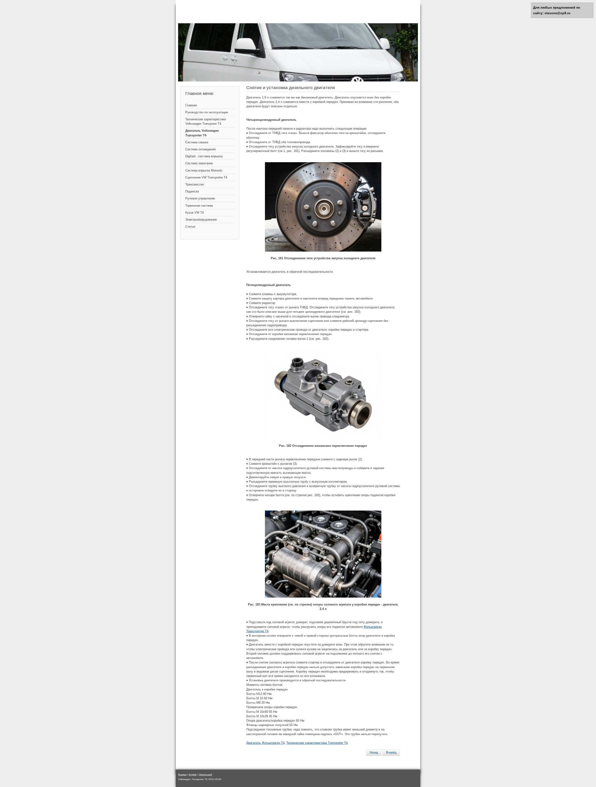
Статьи (190, 226)
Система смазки (196, 142)
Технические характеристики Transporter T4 (317, 743)
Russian (182, 774)
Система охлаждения (200, 149)
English (193, 774)
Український (205, 774)
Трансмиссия (194, 184)
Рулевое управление (200, 198)
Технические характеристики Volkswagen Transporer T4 (205, 121)
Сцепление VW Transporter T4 (206, 177)
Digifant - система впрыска (204, 156)
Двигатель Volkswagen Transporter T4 (202, 133)
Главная (191, 105)
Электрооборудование (201, 219)
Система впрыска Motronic (204, 170)
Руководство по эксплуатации (206, 112)
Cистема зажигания (199, 163)
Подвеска (192, 191)
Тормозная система (199, 205)
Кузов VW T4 (194, 212)
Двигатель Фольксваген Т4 (265, 743)
